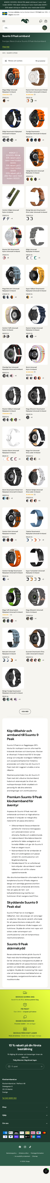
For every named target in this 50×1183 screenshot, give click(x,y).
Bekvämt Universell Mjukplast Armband (9, 653)
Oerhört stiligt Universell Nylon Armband (10, 211)
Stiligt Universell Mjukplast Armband (32, 250)
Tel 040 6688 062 (9, 1098)
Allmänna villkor (24, 1153)
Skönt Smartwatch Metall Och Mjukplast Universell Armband (12, 491)
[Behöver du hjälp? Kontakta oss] (40, 21)
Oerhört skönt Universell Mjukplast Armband (10, 452)
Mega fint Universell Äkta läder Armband (33, 452)
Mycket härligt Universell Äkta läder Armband (34, 491)
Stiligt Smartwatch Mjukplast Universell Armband (12, 133)
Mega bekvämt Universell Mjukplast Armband (10, 290)
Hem (3, 53)
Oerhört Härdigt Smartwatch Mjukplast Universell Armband (12, 572)
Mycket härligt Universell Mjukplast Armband (34, 329)
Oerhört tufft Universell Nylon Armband (10, 329)
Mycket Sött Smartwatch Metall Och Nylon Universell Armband (36, 91)
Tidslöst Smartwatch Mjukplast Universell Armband (36, 533)
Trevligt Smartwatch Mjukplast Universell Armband (36, 133)
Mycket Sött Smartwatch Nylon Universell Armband (11, 250)
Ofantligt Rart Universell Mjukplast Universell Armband (12, 368)
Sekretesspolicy (11, 1153)
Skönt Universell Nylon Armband (31, 368)
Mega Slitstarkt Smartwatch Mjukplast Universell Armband (36, 410)
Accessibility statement (22, 1156)
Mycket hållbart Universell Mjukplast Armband (11, 410)
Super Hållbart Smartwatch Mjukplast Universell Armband (36, 290)
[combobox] (25, 28)
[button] (3, 21)
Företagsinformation (37, 1153)
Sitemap (35, 1156)
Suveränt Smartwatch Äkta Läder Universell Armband (35, 653)
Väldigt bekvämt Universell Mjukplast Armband (35, 172)
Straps (28, 1161)
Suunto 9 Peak (12, 53)
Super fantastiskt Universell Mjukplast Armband (35, 572)
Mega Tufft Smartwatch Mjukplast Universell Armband (12, 611)
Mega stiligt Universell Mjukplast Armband (9, 91)
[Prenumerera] (41, 1066)
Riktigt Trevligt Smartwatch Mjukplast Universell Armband (12, 692)
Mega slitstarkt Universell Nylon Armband (34, 611)
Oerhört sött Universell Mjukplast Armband (10, 533)
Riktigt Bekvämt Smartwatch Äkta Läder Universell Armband (36, 211)
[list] (25, 13)
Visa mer (6, 47)
